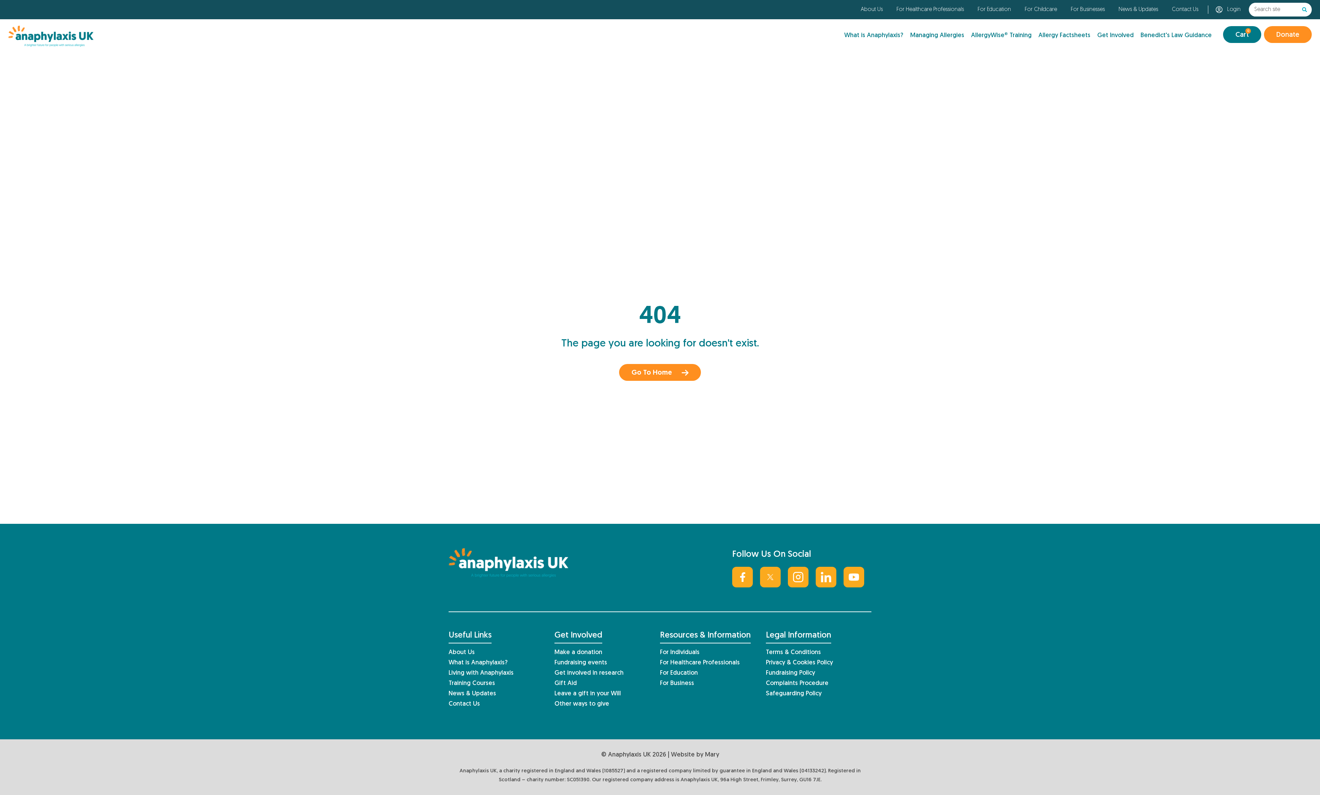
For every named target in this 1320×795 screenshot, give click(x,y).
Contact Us (1185, 9)
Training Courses (472, 683)
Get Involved (1115, 35)
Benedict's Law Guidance (1176, 35)
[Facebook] (742, 577)
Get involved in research (589, 673)
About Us (872, 9)
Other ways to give (581, 704)
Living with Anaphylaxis (481, 673)
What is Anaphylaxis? (873, 35)
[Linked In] (826, 577)
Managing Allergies (937, 35)
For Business (677, 683)
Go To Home (651, 372)
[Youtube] (854, 577)
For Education (994, 9)
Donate (1287, 35)
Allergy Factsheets (1064, 35)
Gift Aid (565, 683)
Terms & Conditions (793, 652)
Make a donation (578, 652)
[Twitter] (770, 577)
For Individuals (680, 652)
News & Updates (1138, 9)
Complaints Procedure (797, 683)
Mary (712, 755)
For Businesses (1088, 9)
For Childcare (1041, 9)
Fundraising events (580, 663)
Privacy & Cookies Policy (799, 663)
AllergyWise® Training (1001, 35)
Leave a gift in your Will (587, 694)
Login (1234, 9)
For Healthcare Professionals (930, 9)
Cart (1242, 33)
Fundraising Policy (790, 673)
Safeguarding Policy (794, 694)
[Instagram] (798, 577)
